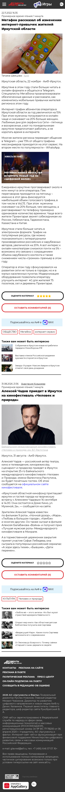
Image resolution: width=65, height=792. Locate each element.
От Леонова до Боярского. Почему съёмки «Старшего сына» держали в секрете (36, 643)
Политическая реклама (19, 676)
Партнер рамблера (29, 777)
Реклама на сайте (31, 667)
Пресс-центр (45, 676)
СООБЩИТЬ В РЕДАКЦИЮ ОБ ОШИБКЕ (26, 685)
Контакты (9, 667)
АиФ (26, 75)
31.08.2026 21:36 (10, 383)
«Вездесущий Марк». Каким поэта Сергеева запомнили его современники (36, 633)
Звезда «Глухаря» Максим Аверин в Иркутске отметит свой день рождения (37, 366)
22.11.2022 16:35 (10, 12)
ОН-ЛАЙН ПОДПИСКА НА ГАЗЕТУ (22, 681)
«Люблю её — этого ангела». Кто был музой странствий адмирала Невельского (36, 613)
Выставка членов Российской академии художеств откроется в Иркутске (35, 356)
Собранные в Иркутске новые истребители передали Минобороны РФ (36, 346)
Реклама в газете (14, 672)
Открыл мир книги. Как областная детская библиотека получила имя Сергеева (36, 623)
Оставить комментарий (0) (32, 307)
